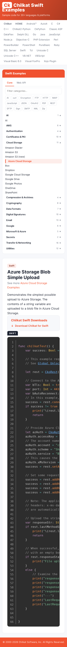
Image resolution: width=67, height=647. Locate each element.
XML (36, 108)
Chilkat (8, 23)
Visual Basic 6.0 (12, 61)
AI (8, 98)
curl (14, 98)
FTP (37, 98)
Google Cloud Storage (17, 174)
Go (34, 34)
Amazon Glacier (14, 147)
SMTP (27, 108)
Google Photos (13, 183)
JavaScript (54, 34)
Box (7, 165)
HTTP (45, 98)
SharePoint (11, 192)
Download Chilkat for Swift (31, 325)
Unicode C (42, 50)
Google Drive (12, 179)
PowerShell (29, 45)
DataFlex (8, 34)
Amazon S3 (11, 152)
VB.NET (27, 55)
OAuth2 (34, 103)
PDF (44, 103)
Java (42, 34)
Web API (21, 82)
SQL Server (10, 50)
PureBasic (44, 45)
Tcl (31, 50)
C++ (6, 29)
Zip (43, 108)
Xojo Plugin (50, 61)
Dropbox (10, 170)
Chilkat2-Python (22, 29)
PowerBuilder (11, 45)
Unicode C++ (11, 55)
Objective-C (22, 39)
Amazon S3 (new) (15, 156)
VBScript (40, 55)
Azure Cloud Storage (20, 161)
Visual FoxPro (32, 61)
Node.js (8, 39)
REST (52, 103)
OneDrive (10, 188)
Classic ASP (55, 29)
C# (58, 23)
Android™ (31, 23)
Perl (56, 39)
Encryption (26, 98)
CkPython (39, 29)
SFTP (9, 108)
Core (10, 82)
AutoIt (44, 23)
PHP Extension (41, 39)
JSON (24, 103)
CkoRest (51, 372)
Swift (23, 50)
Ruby (56, 45)
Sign (18, 108)
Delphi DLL (23, 34)
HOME (19, 23)
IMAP (54, 98)
